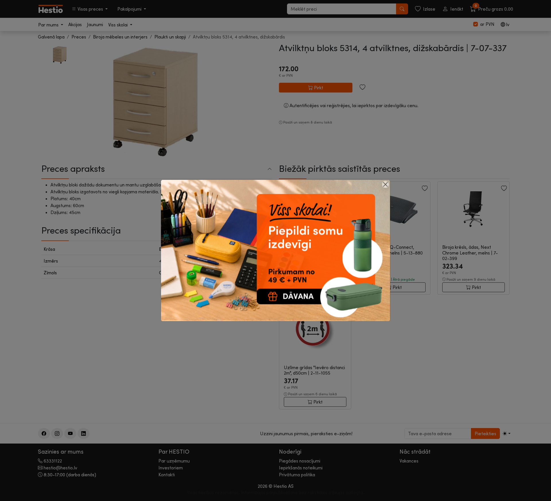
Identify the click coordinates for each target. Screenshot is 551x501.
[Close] (385, 184)
